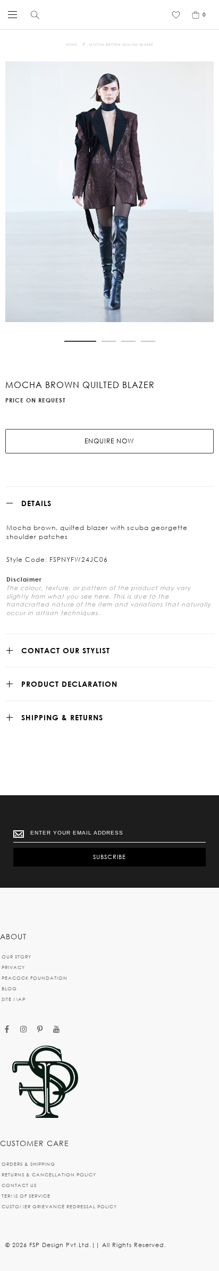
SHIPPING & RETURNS (62, 717)
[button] (80, 341)
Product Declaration (69, 683)
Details (36, 503)
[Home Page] (45, 1082)
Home (72, 44)
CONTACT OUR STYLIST (65, 650)
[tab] (109, 503)
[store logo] (106, 14)
